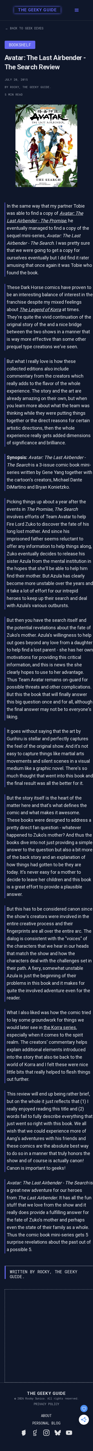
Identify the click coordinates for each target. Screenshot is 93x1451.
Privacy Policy (46, 1404)
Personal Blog (46, 1423)
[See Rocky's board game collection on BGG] (24, 1432)
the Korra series (60, 1027)
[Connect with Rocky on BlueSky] (58, 1432)
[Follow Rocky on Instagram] (46, 1432)
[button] (76, 10)
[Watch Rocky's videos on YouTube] (69, 1432)
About (46, 1416)
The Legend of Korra (40, 309)
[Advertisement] (46, 1335)
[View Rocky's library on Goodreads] (35, 1432)
